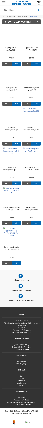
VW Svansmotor (11, 16)
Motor (19, 16)
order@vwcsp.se (25, 332)
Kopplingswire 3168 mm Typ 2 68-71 (31, 49)
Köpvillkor (21, 381)
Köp (16, 64)
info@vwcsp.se (26, 330)
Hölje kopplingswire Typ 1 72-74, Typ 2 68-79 (12, 208)
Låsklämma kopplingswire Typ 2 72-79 (11, 168)
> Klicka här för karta (21, 349)
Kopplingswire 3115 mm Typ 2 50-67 (11, 49)
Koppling (24, 16)
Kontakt (21, 385)
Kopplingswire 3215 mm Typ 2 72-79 (11, 89)
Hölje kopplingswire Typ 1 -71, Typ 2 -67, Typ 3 (31, 168)
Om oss (21, 378)
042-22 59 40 (24, 321)
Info (6, 64)
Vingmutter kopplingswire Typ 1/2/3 (11, 129)
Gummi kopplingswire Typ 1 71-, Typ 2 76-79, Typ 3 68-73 (12, 248)
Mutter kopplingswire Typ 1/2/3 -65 (31, 89)
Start (3, 16)
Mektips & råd (21, 383)
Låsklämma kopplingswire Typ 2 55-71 (31, 129)
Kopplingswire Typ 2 (34, 16)
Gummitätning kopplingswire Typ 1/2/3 (31, 208)
